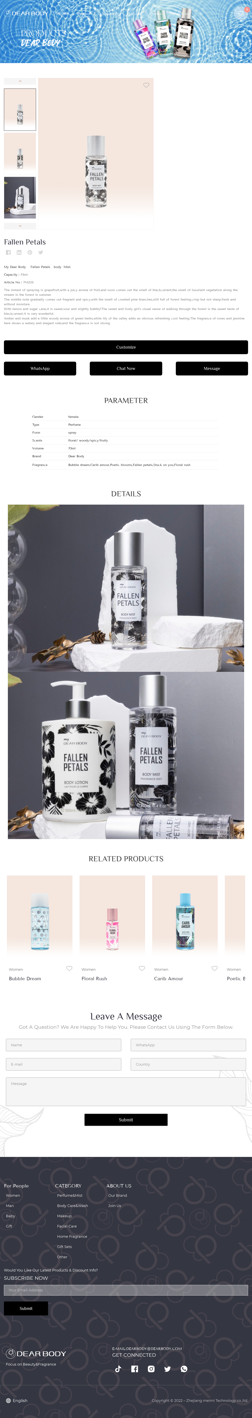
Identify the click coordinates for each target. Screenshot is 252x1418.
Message (212, 368)
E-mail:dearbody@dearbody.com (147, 1349)
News (156, 13)
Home (62, 13)
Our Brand (117, 1195)
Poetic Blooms (170, 978)
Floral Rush (21, 978)
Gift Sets (64, 1247)
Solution (110, 13)
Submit (26, 1308)
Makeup (64, 1216)
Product (84, 13)
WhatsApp (40, 368)
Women (16, 969)
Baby (10, 1216)
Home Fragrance (72, 1236)
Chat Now (126, 368)
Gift (9, 1226)
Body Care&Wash (72, 1206)
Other (62, 1257)
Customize (126, 347)
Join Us (114, 1206)
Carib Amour (96, 978)
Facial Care (67, 1226)
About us (180, 13)
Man (10, 1206)
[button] (20, 81)
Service (135, 13)
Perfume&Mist (69, 1195)
